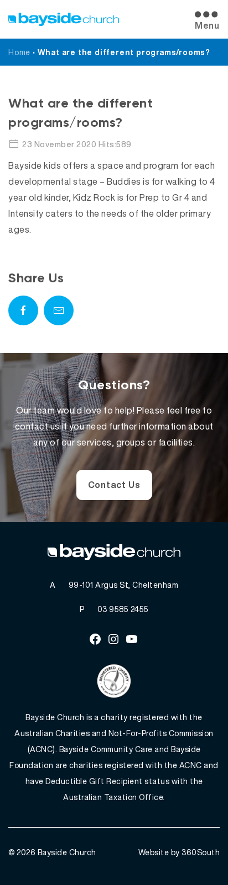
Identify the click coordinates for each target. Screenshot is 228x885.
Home (19, 52)
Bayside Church (67, 852)
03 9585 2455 (123, 609)
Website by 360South (179, 852)
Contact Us (114, 484)
